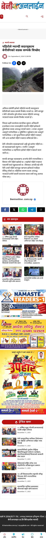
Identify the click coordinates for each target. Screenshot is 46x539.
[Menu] (43, 16)
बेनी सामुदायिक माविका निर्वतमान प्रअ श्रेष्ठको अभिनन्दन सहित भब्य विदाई (33, 239)
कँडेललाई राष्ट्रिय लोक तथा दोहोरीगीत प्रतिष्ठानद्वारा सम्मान (28, 464)
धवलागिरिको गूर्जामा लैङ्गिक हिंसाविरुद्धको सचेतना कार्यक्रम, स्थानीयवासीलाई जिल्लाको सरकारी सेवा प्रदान (11, 260)
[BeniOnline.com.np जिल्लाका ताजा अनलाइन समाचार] (23, 5)
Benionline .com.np (21, 199)
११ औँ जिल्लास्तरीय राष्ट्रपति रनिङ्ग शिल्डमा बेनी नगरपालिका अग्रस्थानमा (33, 261)
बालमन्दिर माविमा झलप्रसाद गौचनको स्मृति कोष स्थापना (11, 280)
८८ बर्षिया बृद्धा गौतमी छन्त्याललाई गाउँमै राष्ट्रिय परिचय (10, 239)
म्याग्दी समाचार (10, 43)
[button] (27, 16)
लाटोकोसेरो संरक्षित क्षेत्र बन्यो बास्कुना (33, 279)
